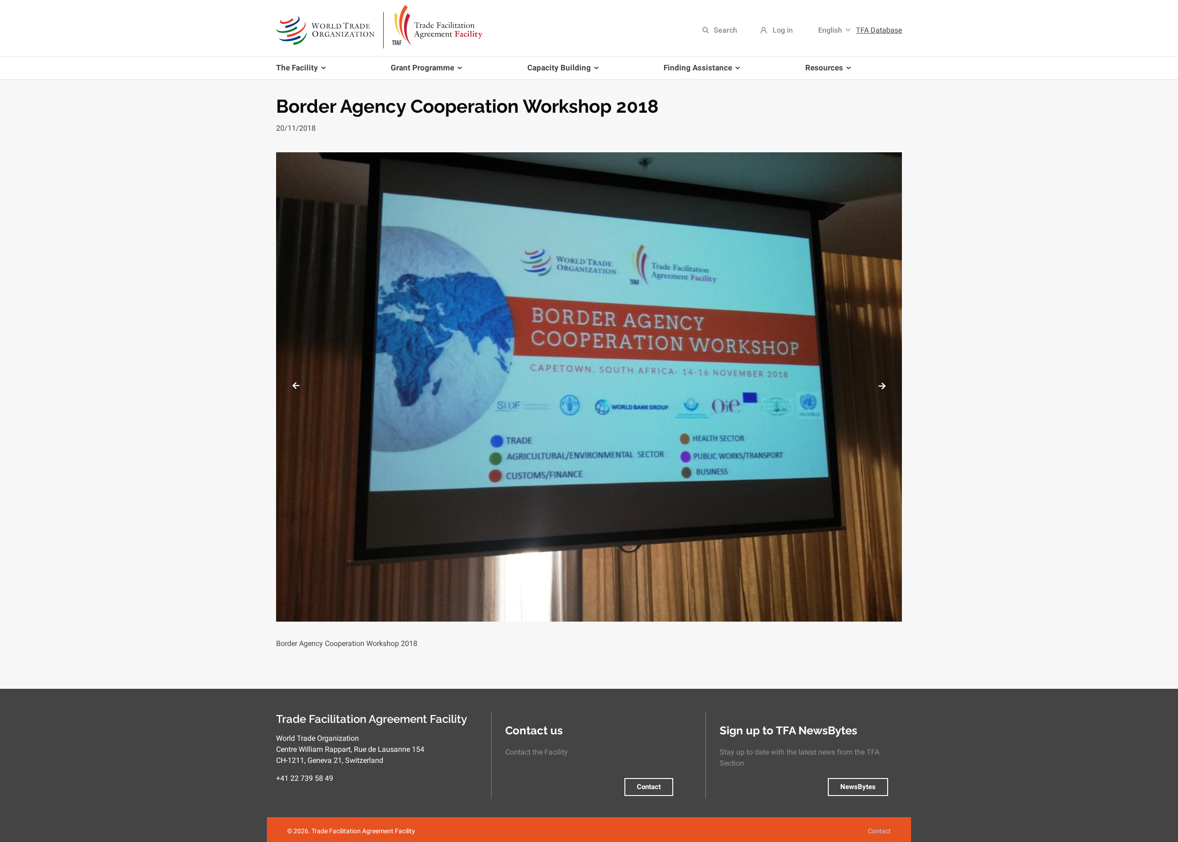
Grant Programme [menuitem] (419, 71)
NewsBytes (858, 787)
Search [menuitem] (725, 30)
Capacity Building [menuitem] (555, 71)
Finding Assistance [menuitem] (694, 71)
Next (882, 385)
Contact (649, 787)
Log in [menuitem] (783, 30)
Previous (295, 385)
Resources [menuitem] (820, 71)
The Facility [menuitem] (297, 71)
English (830, 30)
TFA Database (879, 30)
